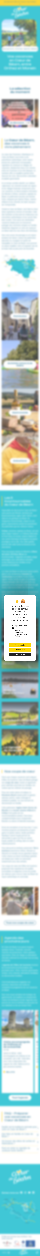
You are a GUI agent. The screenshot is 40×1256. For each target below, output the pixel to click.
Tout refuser (20, 650)
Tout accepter (20, 645)
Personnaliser (19, 654)
